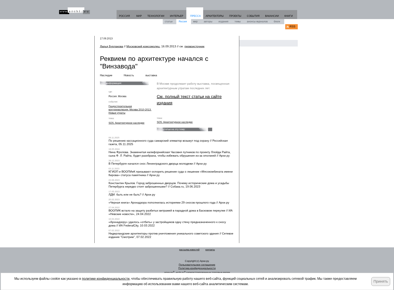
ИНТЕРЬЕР (176, 16)
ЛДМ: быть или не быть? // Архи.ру (132, 194)
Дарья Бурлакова (111, 46)
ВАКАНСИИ (272, 16)
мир (195, 21)
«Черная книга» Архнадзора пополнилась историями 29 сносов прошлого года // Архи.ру (169, 202)
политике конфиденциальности (105, 278)
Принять (380, 281)
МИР (139, 16)
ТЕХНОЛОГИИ (155, 16)
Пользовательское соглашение (197, 264)
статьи (169, 21)
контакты (210, 249)
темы (238, 21)
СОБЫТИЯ (253, 16)
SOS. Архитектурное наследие (126, 123)
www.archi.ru (74, 10)
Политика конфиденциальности (197, 268)
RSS (292, 26)
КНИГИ (288, 16)
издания (223, 21)
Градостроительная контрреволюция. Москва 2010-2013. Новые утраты (130, 109)
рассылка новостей (189, 249)
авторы (208, 21)
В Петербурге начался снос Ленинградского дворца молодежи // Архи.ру (158, 163)
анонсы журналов (257, 21)
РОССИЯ (124, 16)
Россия (183, 21)
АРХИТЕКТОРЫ (215, 16)
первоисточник (194, 46)
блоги (277, 21)
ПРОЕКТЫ (235, 16)
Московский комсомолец (143, 46)
